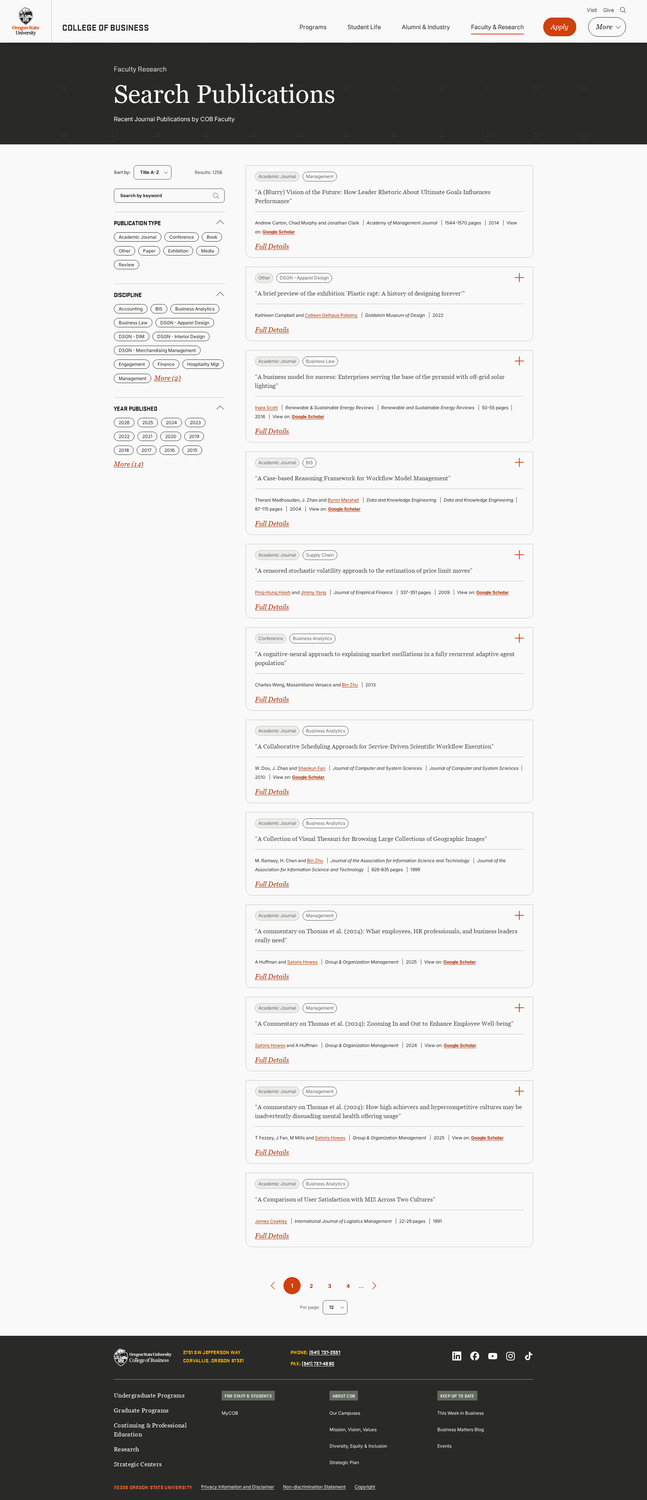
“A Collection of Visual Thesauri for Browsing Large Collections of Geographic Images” (371, 838)
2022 (124, 436)
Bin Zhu (350, 685)
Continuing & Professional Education (150, 1430)
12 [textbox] (331, 1307)
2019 (194, 436)
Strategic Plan (344, 1462)
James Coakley (271, 1221)
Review (126, 264)
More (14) (128, 464)
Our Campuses (344, 1413)
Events (444, 1446)
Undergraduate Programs (149, 1395)
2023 (195, 422)
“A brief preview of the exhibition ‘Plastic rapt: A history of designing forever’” (360, 293)
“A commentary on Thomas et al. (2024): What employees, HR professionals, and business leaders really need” (386, 935)
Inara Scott (266, 407)
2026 (124, 422)
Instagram (510, 1355)
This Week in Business (460, 1413)
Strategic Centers (138, 1464)
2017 (147, 450)
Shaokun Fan (311, 768)
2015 (192, 450)
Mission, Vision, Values (353, 1429)
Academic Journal (138, 237)
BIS (158, 309)
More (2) (167, 378)
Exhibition (178, 251)
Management (132, 378)
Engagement (132, 364)
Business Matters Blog (460, 1429)
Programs (313, 27)
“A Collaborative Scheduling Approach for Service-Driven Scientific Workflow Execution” (374, 746)
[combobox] (152, 172)
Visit (592, 10)
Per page (309, 1307)
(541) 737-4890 (318, 1363)
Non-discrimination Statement (314, 1487)
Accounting (131, 309)
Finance (166, 364)
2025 (147, 422)
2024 (171, 422)
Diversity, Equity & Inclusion (358, 1446)
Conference (181, 237)
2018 (124, 450)
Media (207, 251)
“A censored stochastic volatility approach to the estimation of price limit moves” (364, 570)
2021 (147, 436)
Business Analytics (195, 309)
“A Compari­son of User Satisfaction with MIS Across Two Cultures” (345, 1199)
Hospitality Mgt (203, 364)
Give (608, 10)
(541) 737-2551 (324, 1352)
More (604, 27)
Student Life (364, 27)
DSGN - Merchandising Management (157, 350)
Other (124, 251)
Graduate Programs (141, 1410)
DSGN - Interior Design (181, 336)
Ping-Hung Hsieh (273, 592)
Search (623, 10)
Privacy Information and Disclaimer (237, 1487)
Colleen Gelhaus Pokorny (331, 315)
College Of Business (105, 27)
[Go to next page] (374, 1286)
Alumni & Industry (426, 27)
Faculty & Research (497, 27)
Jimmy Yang (313, 592)
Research (126, 1449)
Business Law (133, 322)
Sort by (121, 172)
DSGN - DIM (132, 336)
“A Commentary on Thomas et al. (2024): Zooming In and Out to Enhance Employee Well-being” (384, 1023)
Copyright (365, 1487)
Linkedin (456, 1355)
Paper (149, 251)
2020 (170, 436)
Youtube (492, 1355)
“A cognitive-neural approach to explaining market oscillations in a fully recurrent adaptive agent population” (385, 658)
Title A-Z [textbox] (149, 172)
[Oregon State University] (26, 21)
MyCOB (230, 1413)
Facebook (474, 1355)
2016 (169, 450)
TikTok (528, 1355)
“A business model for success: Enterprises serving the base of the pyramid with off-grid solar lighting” (380, 381)
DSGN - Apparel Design (184, 322)
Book (212, 237)
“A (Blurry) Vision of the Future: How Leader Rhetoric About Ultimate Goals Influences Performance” (372, 196)
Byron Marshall (343, 500)
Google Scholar (278, 232)
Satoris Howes (302, 962)
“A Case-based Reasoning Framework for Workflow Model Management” (353, 478)
